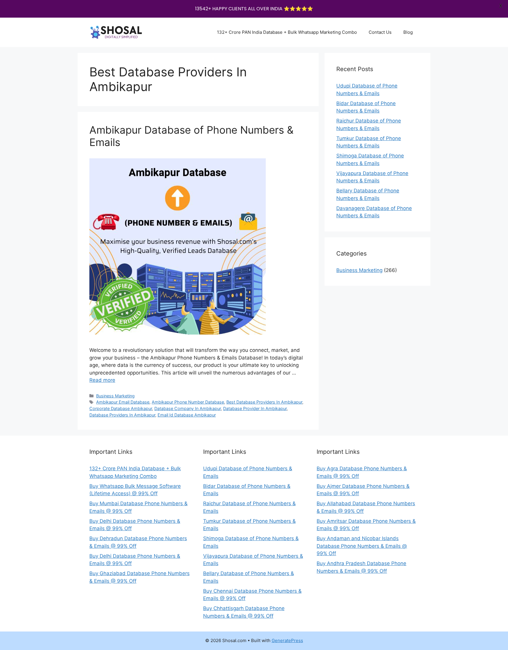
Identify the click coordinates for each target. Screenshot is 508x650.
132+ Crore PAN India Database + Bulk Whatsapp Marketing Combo (287, 32)
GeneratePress (287, 640)
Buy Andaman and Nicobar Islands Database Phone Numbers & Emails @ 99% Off (362, 545)
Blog (408, 32)
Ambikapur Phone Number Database (188, 401)
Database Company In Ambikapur (187, 408)
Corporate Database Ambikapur (120, 408)
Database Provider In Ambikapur (255, 408)
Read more (102, 380)
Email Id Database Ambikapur (187, 414)
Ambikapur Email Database (122, 401)
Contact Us (380, 32)
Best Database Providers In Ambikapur (264, 401)
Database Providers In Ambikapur (122, 414)
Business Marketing (115, 395)
